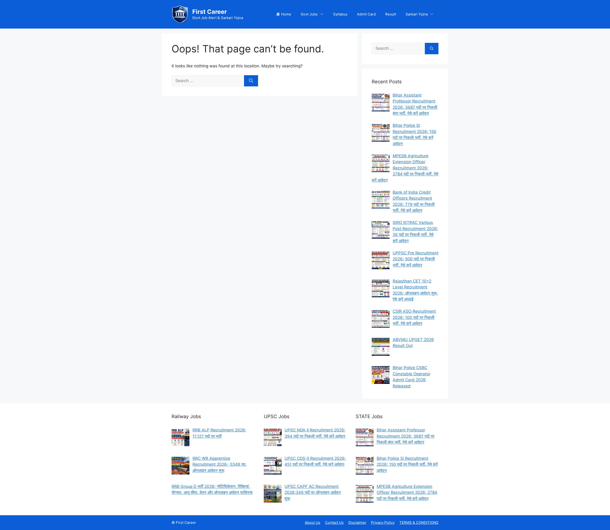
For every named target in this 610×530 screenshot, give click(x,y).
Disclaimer (357, 522)
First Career (209, 11)
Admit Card (366, 14)
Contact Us (334, 522)
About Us (312, 522)
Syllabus (340, 14)
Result (390, 14)
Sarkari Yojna (417, 14)
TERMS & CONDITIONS (418, 522)
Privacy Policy (383, 522)
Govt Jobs (309, 14)
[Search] (251, 81)
